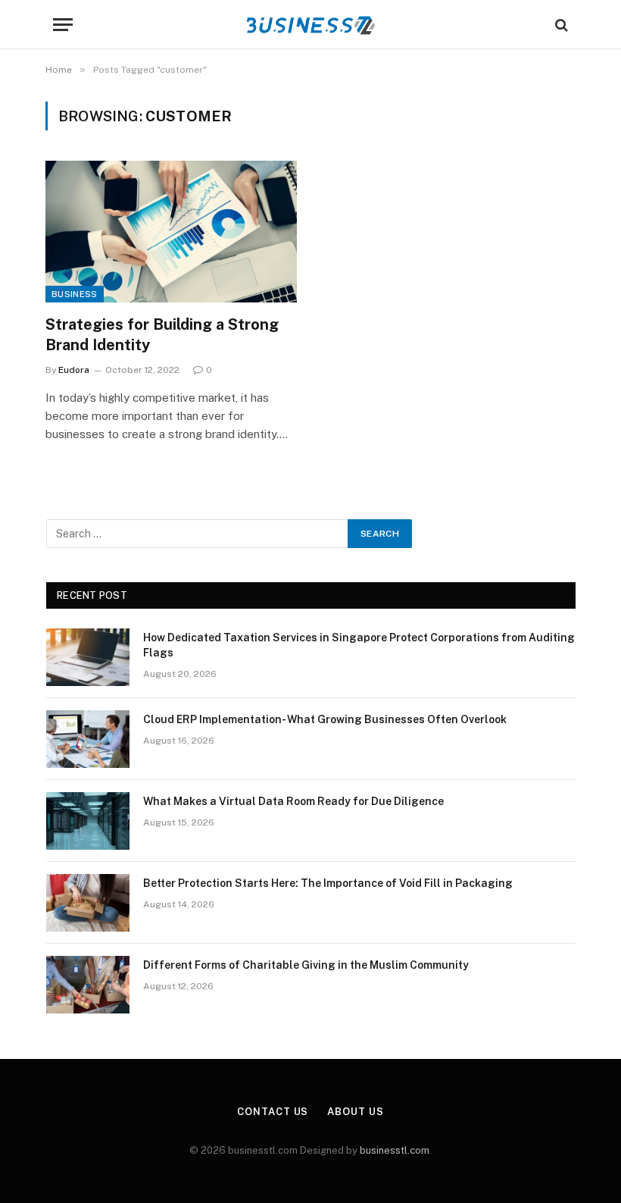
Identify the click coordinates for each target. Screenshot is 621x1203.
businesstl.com (394, 1150)
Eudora (73, 370)
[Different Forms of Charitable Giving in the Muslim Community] (88, 984)
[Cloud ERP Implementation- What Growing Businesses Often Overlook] (88, 739)
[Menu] (63, 25)
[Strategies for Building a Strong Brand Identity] (171, 231)
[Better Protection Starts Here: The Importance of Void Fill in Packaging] (88, 903)
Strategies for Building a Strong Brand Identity (162, 334)
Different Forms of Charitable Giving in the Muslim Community (306, 965)
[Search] (560, 25)
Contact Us (272, 1111)
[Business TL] (311, 24)
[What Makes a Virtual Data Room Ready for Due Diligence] (88, 821)
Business (74, 294)
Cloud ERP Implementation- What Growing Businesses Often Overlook (325, 719)
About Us (355, 1111)
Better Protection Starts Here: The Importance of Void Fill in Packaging (328, 883)
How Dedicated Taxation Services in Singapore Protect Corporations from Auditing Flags (359, 645)
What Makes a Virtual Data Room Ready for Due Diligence (293, 801)
